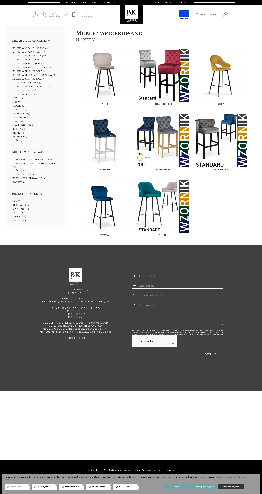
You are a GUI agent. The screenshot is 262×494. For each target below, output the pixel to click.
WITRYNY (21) (20, 117)
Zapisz (177, 486)
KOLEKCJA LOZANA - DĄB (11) (28, 52)
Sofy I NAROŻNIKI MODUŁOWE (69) (32, 159)
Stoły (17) (18, 102)
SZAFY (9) (17, 121)
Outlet (168, 2)
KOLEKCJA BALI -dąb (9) (25, 59)
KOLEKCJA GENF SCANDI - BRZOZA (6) (33, 75)
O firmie (109, 2)
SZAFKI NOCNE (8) (22, 125)
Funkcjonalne (98, 487)
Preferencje (125, 487)
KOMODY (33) (19, 109)
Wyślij (209, 354)
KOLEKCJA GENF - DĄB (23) (27, 63)
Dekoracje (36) (21, 205)
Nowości (153, 2)
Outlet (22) (19, 220)
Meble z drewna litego (31, 41)
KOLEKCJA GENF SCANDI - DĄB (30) (31, 67)
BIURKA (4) (18, 133)
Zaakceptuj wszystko (204, 486)
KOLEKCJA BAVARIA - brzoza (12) (31, 86)
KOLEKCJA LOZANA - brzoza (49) (31, 48)
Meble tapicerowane (29, 152)
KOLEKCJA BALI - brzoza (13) (29, 56)
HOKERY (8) (18, 182)
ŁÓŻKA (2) (17, 140)
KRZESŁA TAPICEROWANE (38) (29, 178)
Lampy (16, 201)
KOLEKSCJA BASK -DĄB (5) (26, 82)
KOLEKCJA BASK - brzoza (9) (28, 79)
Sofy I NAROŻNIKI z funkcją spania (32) (34, 165)
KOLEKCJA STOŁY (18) (24, 90)
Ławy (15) (18, 98)
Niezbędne (16, 487)
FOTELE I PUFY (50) (23, 174)
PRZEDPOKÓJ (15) (21, 136)
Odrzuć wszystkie (231, 486)
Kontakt (183, 2)
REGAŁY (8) (18, 129)
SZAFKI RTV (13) (21, 113)
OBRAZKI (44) (19, 213)
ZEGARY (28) (19, 216)
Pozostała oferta (27, 194)
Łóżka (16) (18, 170)
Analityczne (44, 487)
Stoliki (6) (18, 106)
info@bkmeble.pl (75, 338)
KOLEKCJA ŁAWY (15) (23, 94)
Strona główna (76, 2)
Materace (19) (20, 209)
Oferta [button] (95, 2)
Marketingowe (72, 487)
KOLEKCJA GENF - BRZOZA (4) (28, 71)
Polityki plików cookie (226, 477)
